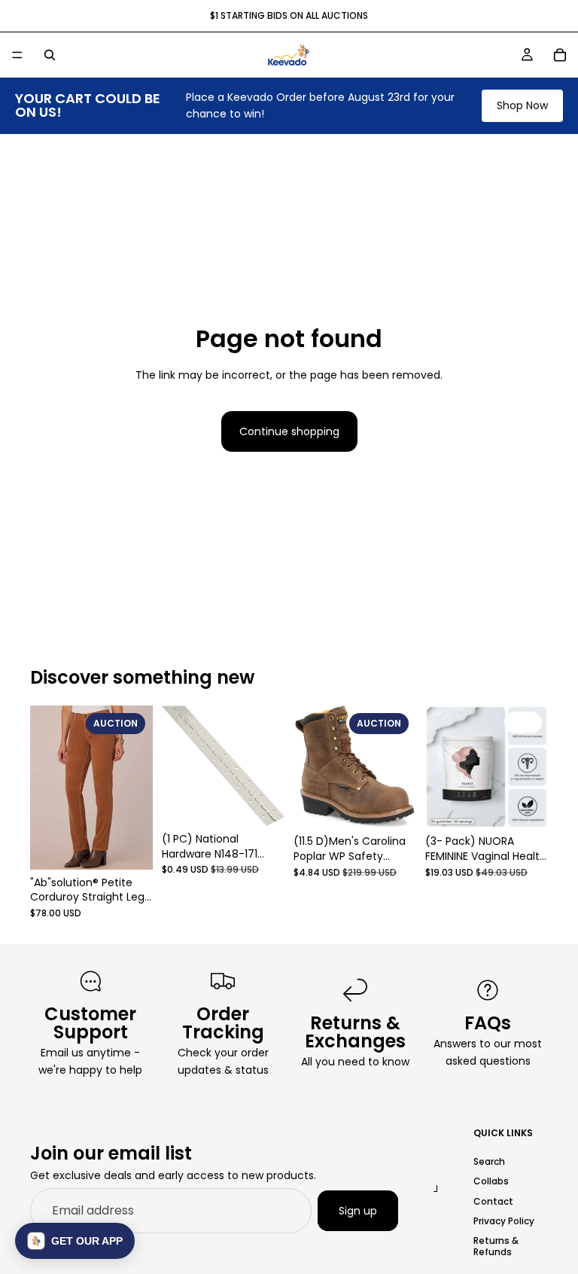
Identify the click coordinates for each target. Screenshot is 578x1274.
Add (142, 846)
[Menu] (17, 55)
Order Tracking (223, 1022)
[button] (75, 1241)
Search (489, 1161)
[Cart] (559, 55)
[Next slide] (136, 787)
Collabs (491, 1181)
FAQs (487, 1022)
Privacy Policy (503, 1221)
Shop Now (522, 105)
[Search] (49, 55)
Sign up (358, 1210)
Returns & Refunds (496, 1245)
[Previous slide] (46, 787)
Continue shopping (289, 431)
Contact (493, 1200)
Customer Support (90, 1022)
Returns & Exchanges (355, 1031)
